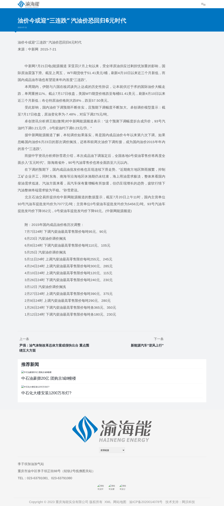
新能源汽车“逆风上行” (147, 345)
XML (107, 502)
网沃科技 (188, 502)
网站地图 (119, 502)
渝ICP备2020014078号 (146, 502)
